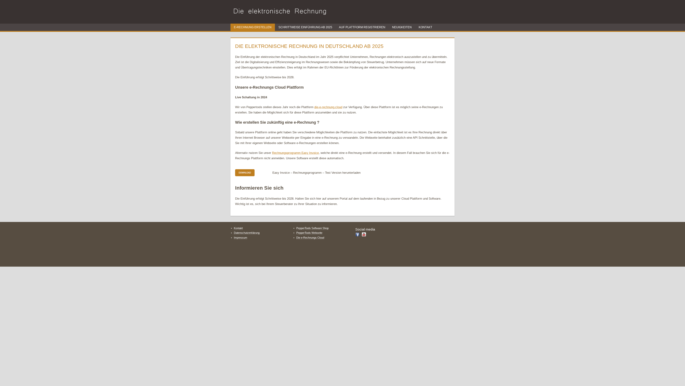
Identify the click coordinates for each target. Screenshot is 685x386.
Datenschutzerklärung (247, 232)
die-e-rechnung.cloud (328, 107)
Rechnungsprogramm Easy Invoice (295, 153)
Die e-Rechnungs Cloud (310, 237)
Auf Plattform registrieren (362, 27)
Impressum (240, 237)
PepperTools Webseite (309, 232)
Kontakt (425, 27)
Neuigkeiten (402, 27)
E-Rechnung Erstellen (253, 27)
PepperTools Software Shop (312, 228)
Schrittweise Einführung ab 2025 (305, 27)
